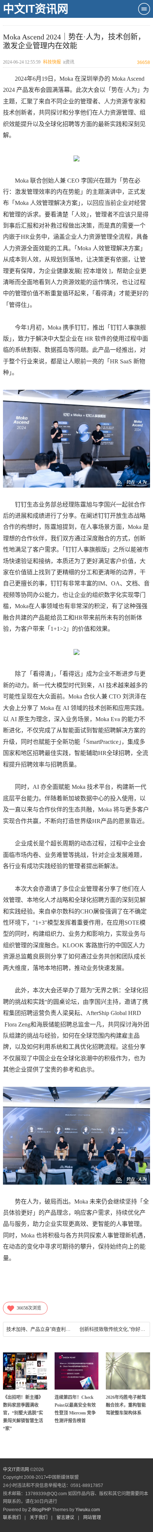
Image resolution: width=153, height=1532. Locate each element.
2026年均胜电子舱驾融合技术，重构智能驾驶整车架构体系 (126, 1405)
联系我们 (12, 1517)
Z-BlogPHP (39, 1509)
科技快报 (52, 62)
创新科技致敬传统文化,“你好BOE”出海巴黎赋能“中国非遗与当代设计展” (113, 1329)
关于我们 (39, 1517)
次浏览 (29, 1308)
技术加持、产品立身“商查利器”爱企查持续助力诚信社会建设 (40, 1329)
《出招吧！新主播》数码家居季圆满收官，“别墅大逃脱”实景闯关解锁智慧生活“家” (23, 1413)
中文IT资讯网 (35, 9)
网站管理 (92, 1517)
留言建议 (65, 1517)
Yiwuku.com (87, 1509)
